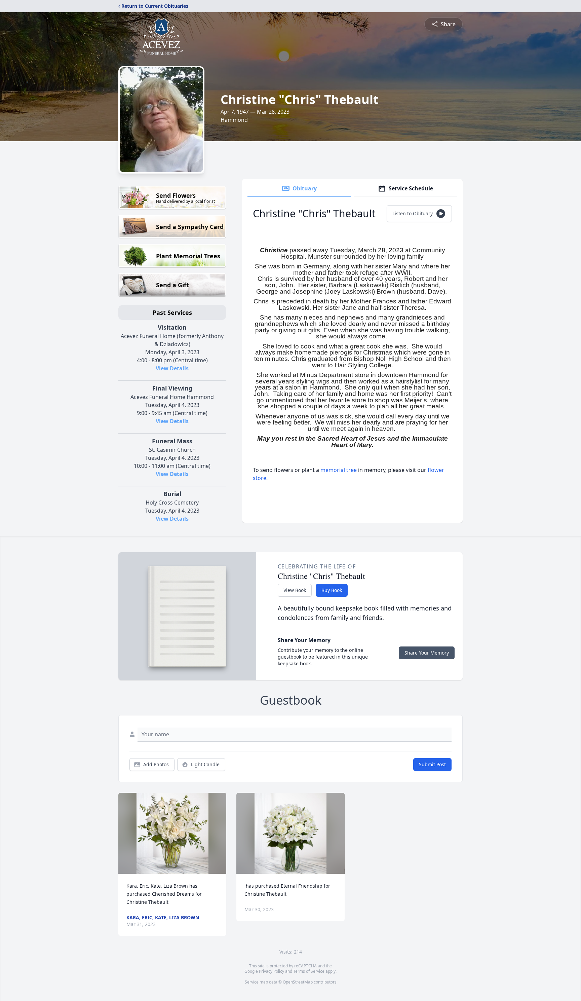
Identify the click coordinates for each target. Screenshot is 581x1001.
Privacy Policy (271, 971)
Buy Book (331, 590)
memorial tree (338, 470)
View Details (172, 368)
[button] (172, 833)
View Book (294, 590)
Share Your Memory (426, 653)
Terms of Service (308, 971)
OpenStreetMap (298, 982)
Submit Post (432, 764)
